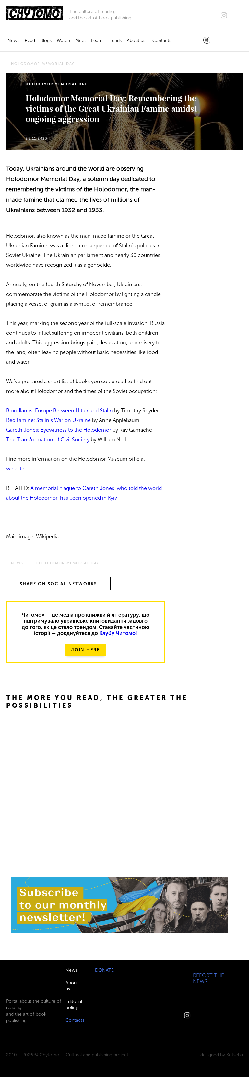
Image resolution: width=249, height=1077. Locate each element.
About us (136, 40)
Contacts (161, 40)
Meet (80, 40)
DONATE (104, 970)
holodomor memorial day (43, 64)
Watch (63, 40)
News (13, 40)
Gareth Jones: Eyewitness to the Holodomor (58, 430)
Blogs (46, 40)
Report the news (208, 978)
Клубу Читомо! (118, 633)
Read (30, 40)
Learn (96, 40)
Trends (115, 40)
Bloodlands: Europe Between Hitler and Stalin (59, 410)
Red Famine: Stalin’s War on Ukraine (48, 420)
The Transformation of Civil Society (47, 439)
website (15, 469)
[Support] (206, 41)
